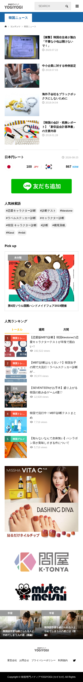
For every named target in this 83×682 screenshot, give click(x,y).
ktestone (67, 210)
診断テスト (49, 210)
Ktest (11, 232)
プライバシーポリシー (43, 660)
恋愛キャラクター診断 (22, 210)
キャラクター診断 (53, 218)
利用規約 (63, 660)
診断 (45, 225)
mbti (22, 232)
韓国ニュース (18, 17)
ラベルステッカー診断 (22, 218)
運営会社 (12, 660)
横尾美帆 (59, 225)
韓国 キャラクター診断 (22, 225)
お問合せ (24, 660)
